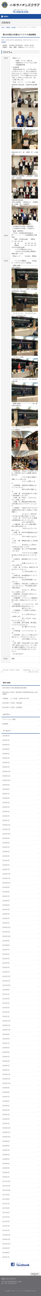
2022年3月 (6, 967)
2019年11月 (6, 1079)
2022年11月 (6, 932)
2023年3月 (6, 914)
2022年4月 (6, 963)
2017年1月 (6, 1230)
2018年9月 (6, 1141)
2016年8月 (6, 1252)
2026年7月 (6, 740)
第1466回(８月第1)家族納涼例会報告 (14, 688)
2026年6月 (6, 744)
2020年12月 (6, 1021)
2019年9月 (6, 1088)
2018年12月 (6, 1128)
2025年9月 (6, 785)
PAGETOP (35, 1274)
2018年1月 (6, 1177)
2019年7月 (6, 1097)
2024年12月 (6, 825)
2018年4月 (6, 1163)
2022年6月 (6, 954)
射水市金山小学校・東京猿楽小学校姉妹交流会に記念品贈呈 (20, 693)
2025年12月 (6, 771)
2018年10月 (6, 1137)
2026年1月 (6, 767)
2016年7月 (6, 1257)
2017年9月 (6, 1195)
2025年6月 (6, 798)
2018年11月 (6, 1132)
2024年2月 (6, 865)
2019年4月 (6, 1110)
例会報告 (3, 42)
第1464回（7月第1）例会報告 (12, 707)
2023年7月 (6, 896)
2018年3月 (6, 1168)
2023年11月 (6, 878)
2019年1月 (6, 1123)
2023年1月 (6, 923)
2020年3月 (6, 1061)
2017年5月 (6, 1212)
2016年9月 (6, 1248)
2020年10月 (6, 1030)
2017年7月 (6, 1203)
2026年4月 (6, 753)
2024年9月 (6, 838)
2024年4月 (6, 856)
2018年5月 (6, 1159)
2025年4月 (6, 807)
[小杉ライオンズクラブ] (20, 5)
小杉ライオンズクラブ (18, 1291)
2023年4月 (6, 909)
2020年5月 (6, 1052)
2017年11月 (6, 1186)
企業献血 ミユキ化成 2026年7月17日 (15, 698)
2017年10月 (6, 1190)
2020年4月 (6, 1056)
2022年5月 (6, 958)
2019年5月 (6, 1105)
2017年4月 (6, 1217)
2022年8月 (6, 945)
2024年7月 (6, 847)
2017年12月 (6, 1181)
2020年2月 (6, 1065)
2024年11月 (6, 829)
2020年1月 (6, 1070)
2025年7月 (6, 793)
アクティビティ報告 (9, 719)
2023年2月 (6, 918)
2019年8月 (6, 1092)
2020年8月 (6, 1039)
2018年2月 (6, 1172)
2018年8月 (6, 1146)
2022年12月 (6, 927)
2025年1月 (6, 820)
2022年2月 (6, 972)
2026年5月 (6, 749)
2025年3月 (6, 811)
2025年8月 (6, 789)
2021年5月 (6, 999)
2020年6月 (6, 1048)
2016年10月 (6, 1244)
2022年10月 (6, 936)
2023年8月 (6, 892)
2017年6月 (6, 1208)
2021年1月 (6, 1016)
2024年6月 (6, 851)
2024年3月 (6, 860)
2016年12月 (6, 1235)
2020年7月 (6, 1043)
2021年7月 (6, 994)
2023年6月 (6, 901)
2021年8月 (6, 990)
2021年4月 (6, 1003)
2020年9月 (6, 1034)
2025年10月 (6, 780)
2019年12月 (6, 1074)
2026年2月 (6, 762)
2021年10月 (6, 985)
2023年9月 (6, 887)
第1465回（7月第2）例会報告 (12, 703)
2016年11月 (6, 1239)
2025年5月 (6, 802)
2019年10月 (6, 1083)
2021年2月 (6, 1012)
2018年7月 (6, 1150)
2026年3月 (6, 758)
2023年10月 (6, 883)
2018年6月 (6, 1154)
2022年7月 (6, 950)
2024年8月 (6, 843)
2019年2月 (6, 1119)
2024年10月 (6, 834)
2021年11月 (6, 981)
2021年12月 (6, 976)
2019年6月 (6, 1101)
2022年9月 (6, 941)
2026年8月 (6, 736)
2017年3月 (6, 1221)
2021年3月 (6, 1007)
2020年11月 (6, 1025)
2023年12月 (6, 874)
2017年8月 (6, 1199)
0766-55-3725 (22, 12)
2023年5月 (6, 905)
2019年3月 (6, 1114)
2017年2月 (6, 1226)
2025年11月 (6, 776)
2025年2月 (6, 816)
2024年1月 (6, 869)
